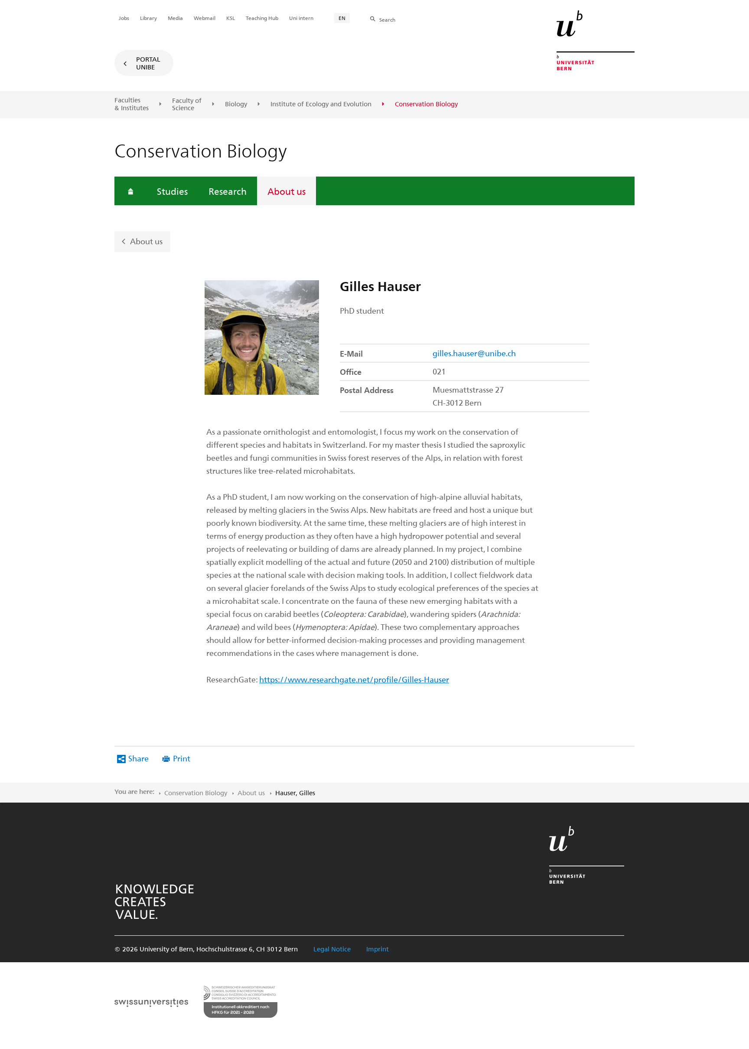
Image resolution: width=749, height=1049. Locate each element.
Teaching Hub (262, 17)
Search (387, 19)
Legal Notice (332, 948)
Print (181, 758)
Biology (236, 104)
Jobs (124, 17)
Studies (172, 191)
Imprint (377, 948)
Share (138, 758)
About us (286, 191)
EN (342, 17)
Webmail (204, 17)
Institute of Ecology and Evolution (320, 104)
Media (175, 17)
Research (227, 191)
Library (148, 17)
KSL (230, 17)
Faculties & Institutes (131, 103)
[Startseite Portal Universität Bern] (596, 40)
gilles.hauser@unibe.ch (474, 352)
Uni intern (301, 17)
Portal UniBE (148, 63)
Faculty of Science (187, 104)
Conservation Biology (195, 792)
